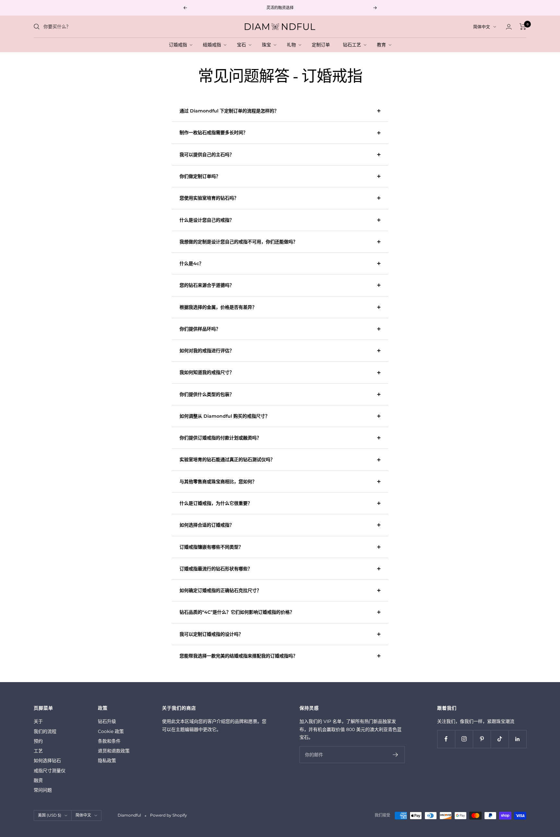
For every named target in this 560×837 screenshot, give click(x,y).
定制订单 (322, 45)
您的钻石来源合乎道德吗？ (207, 285)
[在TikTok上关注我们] (499, 739)
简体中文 (481, 26)
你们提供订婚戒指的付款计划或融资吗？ (220, 438)
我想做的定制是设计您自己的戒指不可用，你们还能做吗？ (239, 242)
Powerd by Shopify (168, 815)
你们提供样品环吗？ (200, 329)
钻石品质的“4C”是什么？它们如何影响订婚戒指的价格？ (237, 612)
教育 (383, 45)
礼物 (292, 45)
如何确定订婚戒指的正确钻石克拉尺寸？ (220, 590)
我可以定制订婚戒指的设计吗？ (211, 634)
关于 (38, 721)
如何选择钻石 (47, 760)
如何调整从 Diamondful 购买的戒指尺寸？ (225, 416)
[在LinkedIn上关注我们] (517, 739)
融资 (38, 780)
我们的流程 (45, 731)
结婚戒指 (213, 45)
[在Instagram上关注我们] (464, 739)
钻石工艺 (353, 45)
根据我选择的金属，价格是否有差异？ (218, 307)
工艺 (38, 751)
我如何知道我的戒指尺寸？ (207, 372)
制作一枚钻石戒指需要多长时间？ (214, 132)
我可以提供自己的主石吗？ (207, 154)
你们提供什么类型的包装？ (207, 394)
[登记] (395, 754)
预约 (38, 741)
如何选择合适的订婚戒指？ (207, 525)
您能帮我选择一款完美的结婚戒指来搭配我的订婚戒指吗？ (239, 656)
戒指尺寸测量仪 (49, 770)
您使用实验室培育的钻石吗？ (209, 198)
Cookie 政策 (111, 731)
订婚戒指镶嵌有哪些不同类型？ (211, 547)
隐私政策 (107, 760)
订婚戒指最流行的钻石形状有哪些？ (216, 569)
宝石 (243, 45)
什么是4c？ (192, 263)
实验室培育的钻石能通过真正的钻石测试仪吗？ (227, 459)
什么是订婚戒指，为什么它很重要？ (216, 503)
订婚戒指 (179, 45)
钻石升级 (107, 721)
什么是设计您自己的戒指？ (207, 220)
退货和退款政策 (114, 751)
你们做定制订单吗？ (200, 176)
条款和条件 (109, 741)
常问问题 (43, 790)
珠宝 (268, 45)
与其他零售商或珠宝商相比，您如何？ (218, 481)
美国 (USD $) (49, 815)
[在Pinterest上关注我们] (482, 739)
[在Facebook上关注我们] (446, 739)
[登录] (509, 26)
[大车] (522, 26)
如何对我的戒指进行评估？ (207, 351)
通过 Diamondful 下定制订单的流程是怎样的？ (229, 111)
